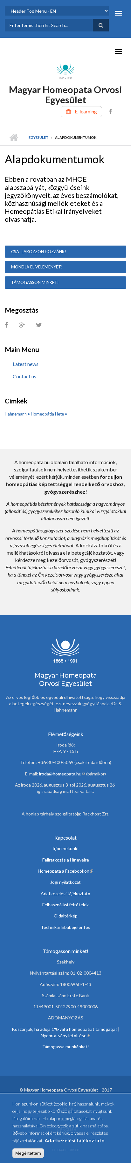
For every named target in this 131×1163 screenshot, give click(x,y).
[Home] (65, 71)
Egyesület (38, 137)
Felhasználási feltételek (65, 904)
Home (13, 137)
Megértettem (28, 1153)
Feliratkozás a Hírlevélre (65, 859)
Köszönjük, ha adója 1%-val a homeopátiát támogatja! (64, 1029)
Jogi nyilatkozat (65, 882)
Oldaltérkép (66, 915)
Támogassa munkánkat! (65, 1046)
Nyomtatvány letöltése (65, 1035)
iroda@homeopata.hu (62, 773)
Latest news (25, 364)
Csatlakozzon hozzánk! (38, 251)
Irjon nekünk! (65, 848)
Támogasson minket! (35, 282)
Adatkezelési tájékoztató (65, 893)
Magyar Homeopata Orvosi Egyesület (65, 94)
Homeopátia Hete (47, 413)
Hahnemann (16, 413)
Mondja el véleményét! (37, 266)
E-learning (86, 111)
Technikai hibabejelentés (65, 927)
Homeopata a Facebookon (65, 871)
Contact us (24, 376)
